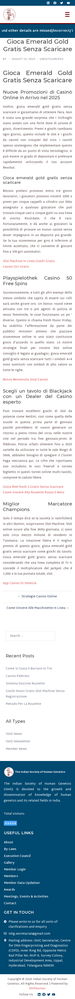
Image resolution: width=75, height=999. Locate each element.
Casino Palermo (17, 676)
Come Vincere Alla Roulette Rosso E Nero (33, 492)
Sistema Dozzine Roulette (25, 684)
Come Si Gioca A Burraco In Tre (29, 669)
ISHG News (14, 734)
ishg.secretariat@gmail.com (29, 934)
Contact (10, 903)
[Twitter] (61, 3)
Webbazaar (37, 988)
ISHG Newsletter (18, 741)
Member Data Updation (22, 883)
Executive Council (17, 856)
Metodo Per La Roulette (23, 704)
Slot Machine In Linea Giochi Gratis (29, 261)
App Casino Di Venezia (19, 583)
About (8, 842)
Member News (16, 749)
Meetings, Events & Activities (26, 897)
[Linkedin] (48, 3)
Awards (9, 890)
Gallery (9, 863)
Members (11, 876)
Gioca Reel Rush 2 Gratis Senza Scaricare (33, 487)
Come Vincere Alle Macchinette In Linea (36, 608)
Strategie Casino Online (39, 596)
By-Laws (10, 849)
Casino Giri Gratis (16, 267)
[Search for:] (30, 636)
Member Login (15, 869)
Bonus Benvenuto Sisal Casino (25, 380)
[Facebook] (55, 3)
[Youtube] (68, 3)
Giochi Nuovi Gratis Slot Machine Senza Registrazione (35, 694)
